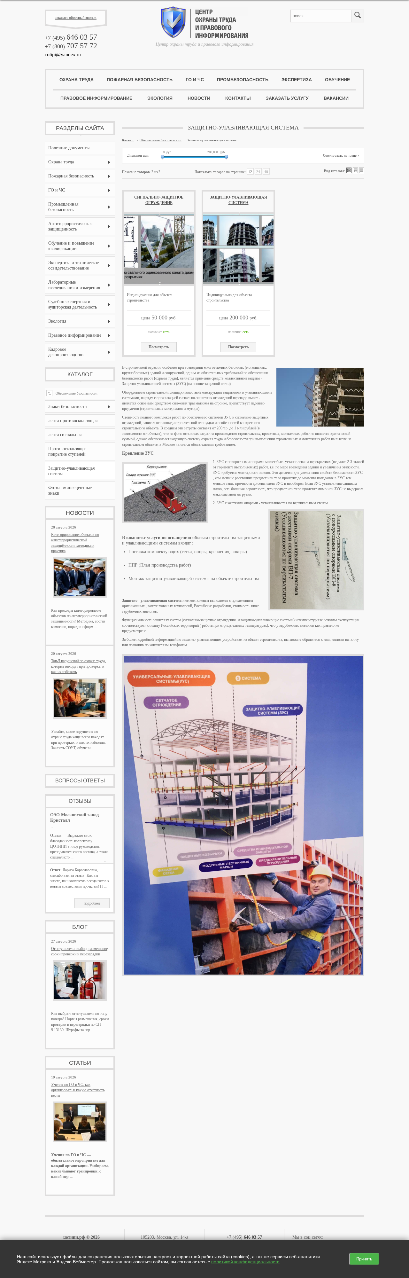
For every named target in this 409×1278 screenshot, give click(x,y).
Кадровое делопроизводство (65, 352)
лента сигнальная (64, 434)
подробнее (92, 903)
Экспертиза (297, 79)
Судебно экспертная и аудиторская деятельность (72, 304)
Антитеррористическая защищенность (70, 226)
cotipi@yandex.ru (63, 54)
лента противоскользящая (72, 420)
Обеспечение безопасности (72, 393)
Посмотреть (159, 347)
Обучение (337, 79)
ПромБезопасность (242, 79)
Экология (160, 98)
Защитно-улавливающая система (238, 200)
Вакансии (336, 98)
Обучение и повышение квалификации (71, 246)
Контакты (238, 98)
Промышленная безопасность (63, 207)
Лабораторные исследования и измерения (74, 285)
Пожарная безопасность (140, 79)
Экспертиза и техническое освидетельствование (73, 265)
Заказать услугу (287, 98)
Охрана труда (76, 79)
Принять (364, 1259)
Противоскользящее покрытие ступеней (67, 451)
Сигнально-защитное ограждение (158, 200)
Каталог (80, 374)
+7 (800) (71, 46)
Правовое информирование (96, 98)
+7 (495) (71, 38)
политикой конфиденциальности (245, 1261)
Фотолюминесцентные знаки (70, 490)
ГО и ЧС (195, 79)
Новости (199, 98)
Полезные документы (68, 147)
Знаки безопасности (67, 406)
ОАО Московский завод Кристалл (74, 817)
